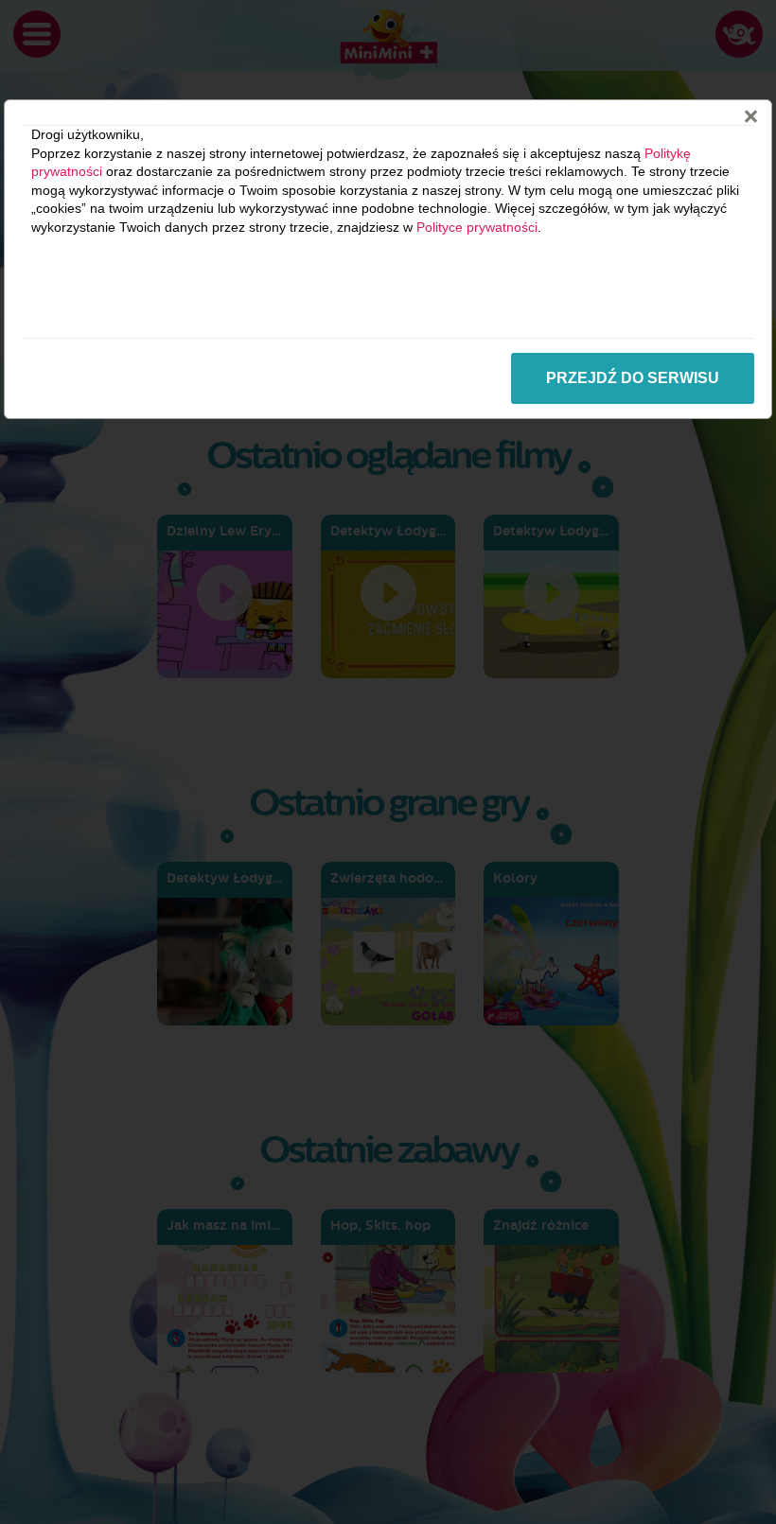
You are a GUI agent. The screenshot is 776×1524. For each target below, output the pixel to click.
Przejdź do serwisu (632, 378)
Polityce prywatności (477, 227)
